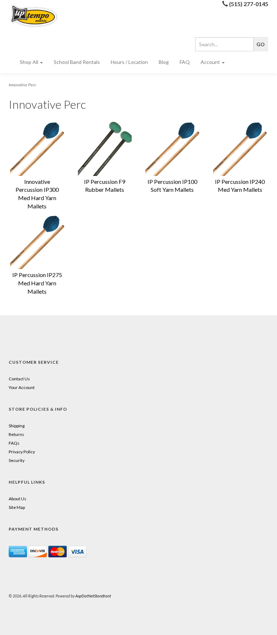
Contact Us (19, 378)
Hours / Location (129, 62)
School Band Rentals (77, 62)
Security (17, 460)
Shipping (17, 425)
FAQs (14, 443)
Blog (164, 62)
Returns (16, 434)
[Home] (37, 16)
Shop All (29, 62)
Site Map (17, 507)
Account (211, 62)
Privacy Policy (22, 451)
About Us (17, 498)
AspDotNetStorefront (93, 595)
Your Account (22, 387)
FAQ (185, 62)
